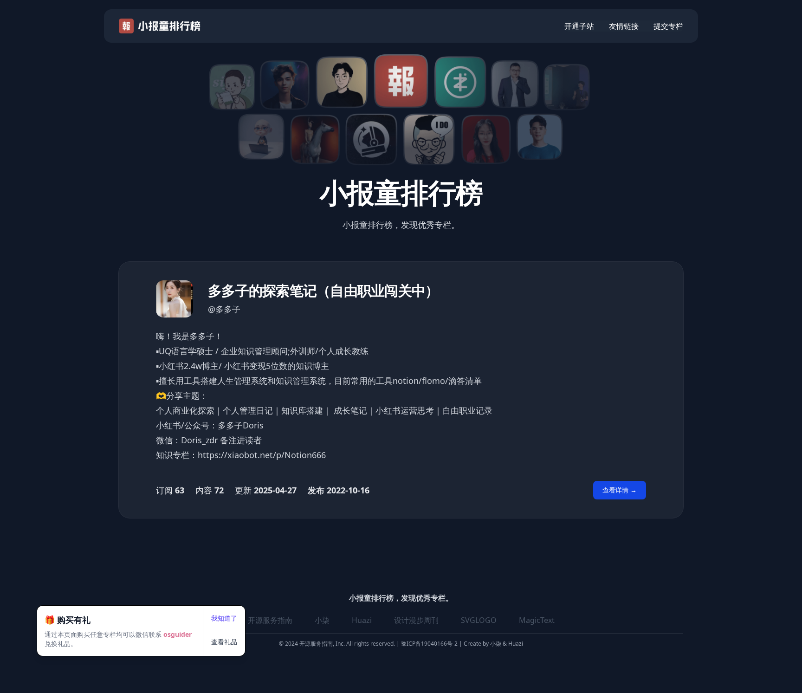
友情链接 (624, 26)
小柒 (322, 620)
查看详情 (619, 490)
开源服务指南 (270, 620)
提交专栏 (668, 26)
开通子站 (579, 26)
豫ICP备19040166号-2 (429, 644)
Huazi (362, 620)
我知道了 (224, 618)
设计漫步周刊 (416, 620)
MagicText (537, 620)
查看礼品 (224, 641)
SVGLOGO (479, 620)
